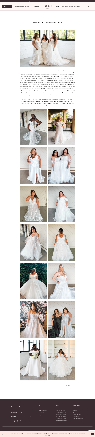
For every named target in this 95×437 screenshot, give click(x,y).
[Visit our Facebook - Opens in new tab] (11, 421)
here (49, 435)
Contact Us (75, 410)
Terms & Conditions (77, 414)
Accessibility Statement (78, 418)
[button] (91, 6)
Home (4, 13)
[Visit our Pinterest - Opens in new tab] (17, 421)
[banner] (47, 7)
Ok (93, 434)
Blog (9, 13)
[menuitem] (29, 1)
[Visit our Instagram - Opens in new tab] (14, 421)
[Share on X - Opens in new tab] (74, 385)
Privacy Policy (75, 416)
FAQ (73, 412)
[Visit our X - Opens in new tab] (20, 421)
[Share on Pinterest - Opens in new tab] (72, 385)
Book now (7, 6)
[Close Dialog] (2, 434)
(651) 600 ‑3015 (42, 412)
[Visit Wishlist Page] (88, 6)
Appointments (76, 408)
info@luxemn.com (43, 415)
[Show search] (85, 6)
